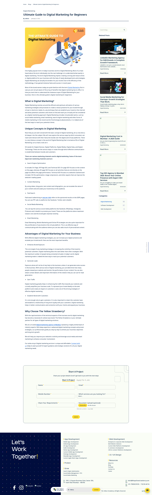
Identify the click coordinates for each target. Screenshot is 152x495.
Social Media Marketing (70, 475)
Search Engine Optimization (71, 471)
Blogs (29, 4)
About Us (110, 463)
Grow (66, 468)
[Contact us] (147, 490)
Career (110, 471)
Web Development (117, 439)
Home (24, 4)
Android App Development (71, 444)
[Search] (124, 30)
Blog (109, 465)
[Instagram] (21, 488)
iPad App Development (70, 454)
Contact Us (111, 469)
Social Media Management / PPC (72, 473)
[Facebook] (14, 488)
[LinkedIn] (29, 488)
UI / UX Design (115, 455)
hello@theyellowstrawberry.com (138, 481)
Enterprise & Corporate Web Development (120, 442)
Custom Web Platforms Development (119, 446)
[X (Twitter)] (38, 488)
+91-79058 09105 (133, 484)
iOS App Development (69, 446)
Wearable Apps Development (71, 456)
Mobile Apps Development (71, 442)
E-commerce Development (116, 448)
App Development (72, 439)
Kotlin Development (69, 448)
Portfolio (110, 467)
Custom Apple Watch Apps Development (75, 458)
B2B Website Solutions (114, 444)
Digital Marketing (74, 87)
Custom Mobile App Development (73, 452)
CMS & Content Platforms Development (120, 450)
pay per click (47, 197)
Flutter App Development (70, 450)
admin (27, 18)
